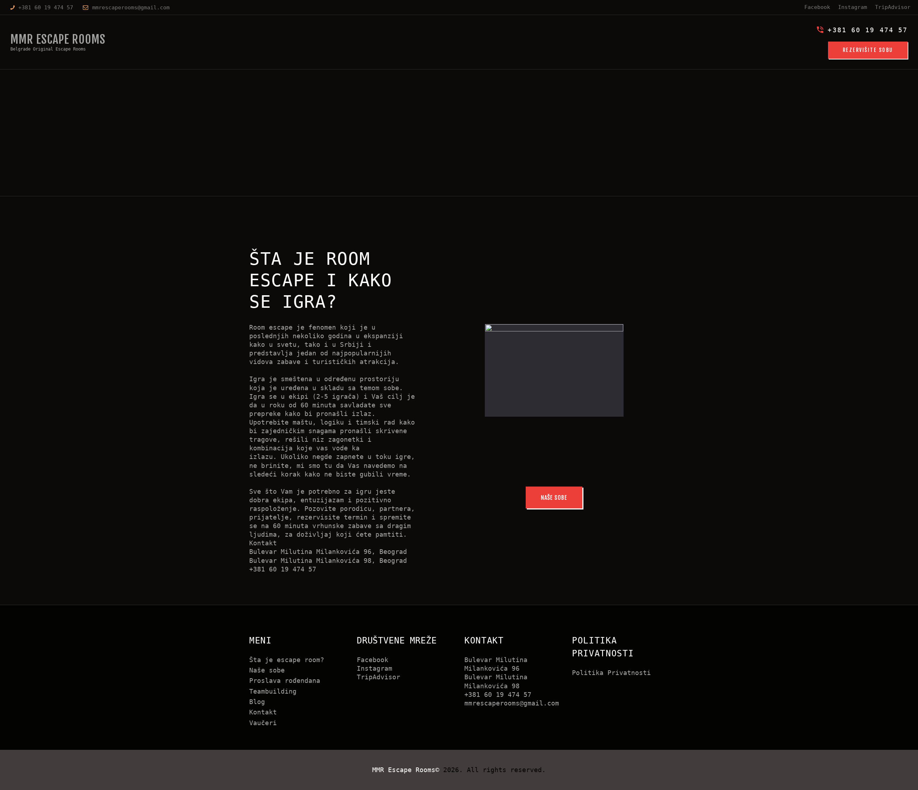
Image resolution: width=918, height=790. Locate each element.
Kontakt (263, 712)
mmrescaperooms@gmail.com (511, 703)
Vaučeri (263, 723)
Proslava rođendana (284, 680)
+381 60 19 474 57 (497, 694)
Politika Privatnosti (611, 672)
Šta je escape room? (286, 660)
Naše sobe (267, 670)
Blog (257, 701)
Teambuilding (273, 691)
